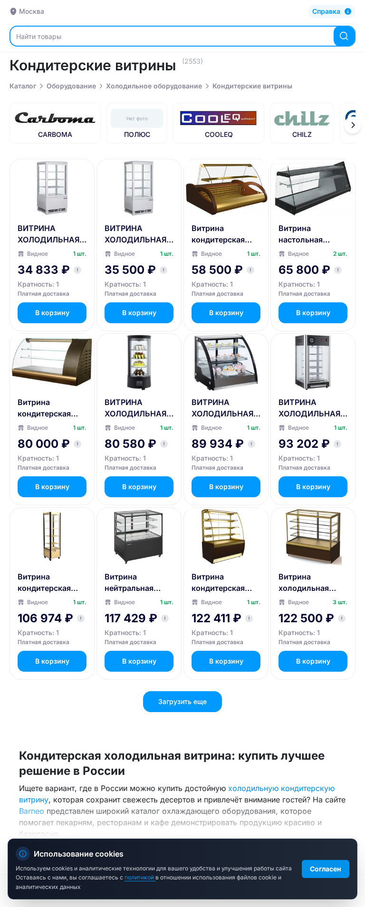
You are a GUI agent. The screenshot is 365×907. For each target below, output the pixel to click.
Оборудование (71, 86)
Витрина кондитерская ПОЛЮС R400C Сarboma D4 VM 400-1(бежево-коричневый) (48, 583)
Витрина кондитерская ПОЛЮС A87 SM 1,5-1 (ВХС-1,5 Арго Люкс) (222, 234)
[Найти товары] (344, 36)
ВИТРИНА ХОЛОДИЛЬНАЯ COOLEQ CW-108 (310, 408)
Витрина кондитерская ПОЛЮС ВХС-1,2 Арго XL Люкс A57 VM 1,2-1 (49, 408)
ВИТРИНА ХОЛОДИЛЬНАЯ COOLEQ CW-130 (223, 408)
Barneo (31, 811)
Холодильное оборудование (154, 86)
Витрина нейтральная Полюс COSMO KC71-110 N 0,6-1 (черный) (135, 583)
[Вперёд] (352, 125)
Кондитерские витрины (252, 86)
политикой (140, 877)
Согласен (325, 869)
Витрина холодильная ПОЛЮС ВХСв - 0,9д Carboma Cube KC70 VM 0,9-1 (308, 583)
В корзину (52, 313)
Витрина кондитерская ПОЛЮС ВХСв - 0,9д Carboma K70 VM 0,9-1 (226, 583)
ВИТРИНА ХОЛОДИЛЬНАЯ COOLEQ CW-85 (135, 234)
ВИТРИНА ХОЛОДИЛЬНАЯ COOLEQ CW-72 (135, 408)
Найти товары (38, 36)
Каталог (23, 86)
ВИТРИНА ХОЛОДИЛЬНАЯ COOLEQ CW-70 (48, 234)
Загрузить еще (182, 701)
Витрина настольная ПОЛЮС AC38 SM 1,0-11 (312, 234)
